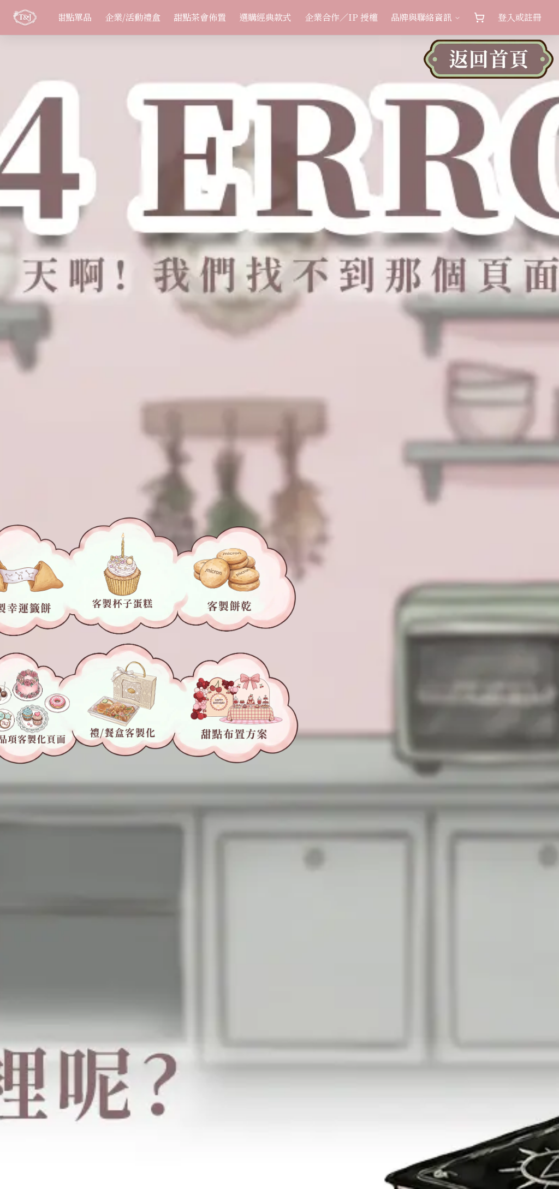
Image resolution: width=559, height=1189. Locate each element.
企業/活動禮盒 (132, 17)
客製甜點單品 (65, 17)
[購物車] (479, 17)
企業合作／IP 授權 (341, 17)
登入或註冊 (520, 17)
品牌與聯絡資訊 (421, 17)
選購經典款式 (265, 17)
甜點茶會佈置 (200, 17)
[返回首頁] (489, 65)
